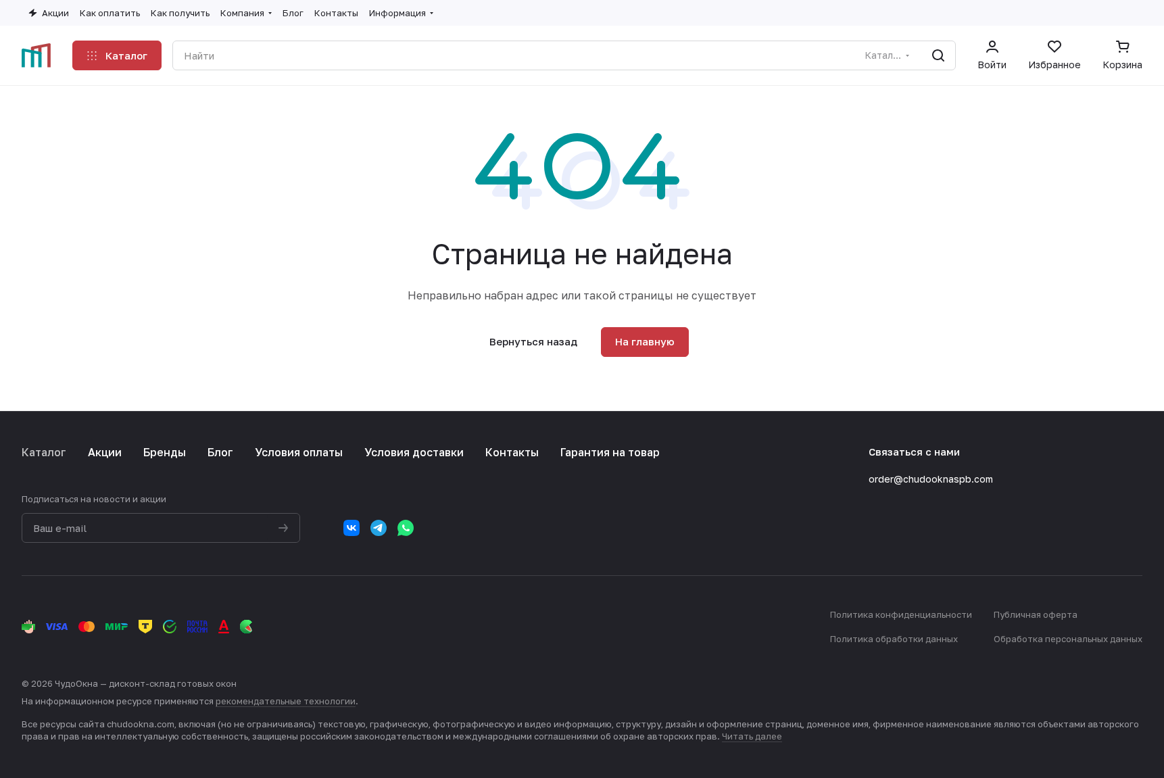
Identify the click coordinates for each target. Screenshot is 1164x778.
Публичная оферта (1035, 614)
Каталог (44, 452)
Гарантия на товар (610, 452)
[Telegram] (378, 528)
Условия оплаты (299, 452)
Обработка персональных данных (1068, 638)
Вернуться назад (533, 341)
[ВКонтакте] (351, 528)
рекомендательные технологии (286, 701)
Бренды (164, 452)
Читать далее (752, 736)
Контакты (512, 452)
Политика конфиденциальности (901, 614)
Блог (220, 452)
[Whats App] (405, 528)
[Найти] (938, 55)
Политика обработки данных (894, 638)
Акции (105, 452)
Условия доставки (414, 452)
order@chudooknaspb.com (931, 479)
